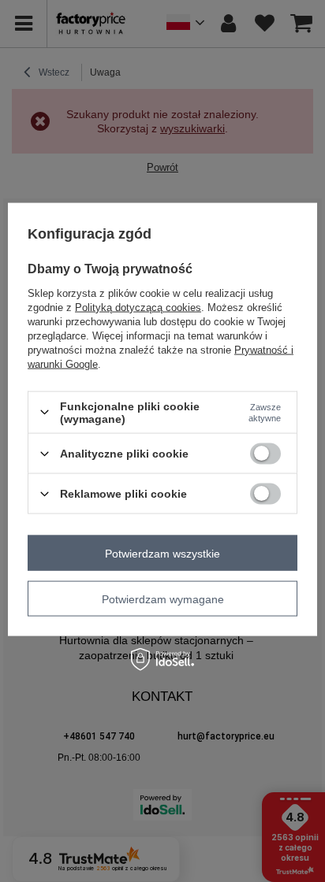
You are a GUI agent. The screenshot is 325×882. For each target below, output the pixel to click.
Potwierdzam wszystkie (162, 553)
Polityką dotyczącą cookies (138, 307)
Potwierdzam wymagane (163, 598)
